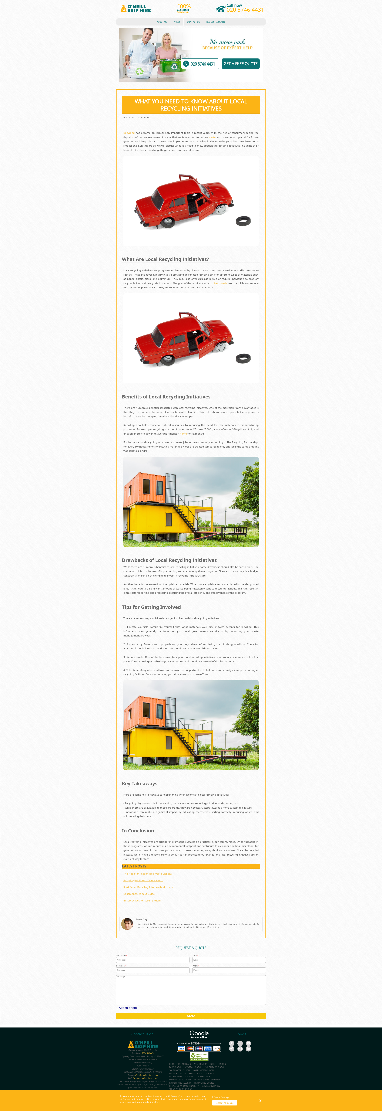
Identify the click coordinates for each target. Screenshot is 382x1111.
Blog (171, 1064)
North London (218, 1064)
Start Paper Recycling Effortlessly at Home (148, 887)
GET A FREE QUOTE (241, 63)
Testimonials (184, 1064)
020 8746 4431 (245, 9)
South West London (179, 1070)
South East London (215, 1067)
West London (200, 1064)
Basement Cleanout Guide (139, 894)
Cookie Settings (221, 1097)
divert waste (220, 283)
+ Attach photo (126, 1007)
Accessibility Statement (181, 1076)
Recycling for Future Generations (143, 880)
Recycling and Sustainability (184, 1086)
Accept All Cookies (226, 1102)
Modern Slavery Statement (207, 1079)
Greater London (177, 1073)
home (183, 433)
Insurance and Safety (180, 1079)
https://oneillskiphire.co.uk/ (145, 1078)
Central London (193, 1067)
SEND (191, 1015)
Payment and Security (180, 1082)
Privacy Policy (196, 1073)
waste (212, 137)
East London (175, 1067)
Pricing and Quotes (204, 1082)
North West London (203, 1070)
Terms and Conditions (180, 1089)
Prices (177, 21)
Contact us (193, 21)
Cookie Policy (203, 1076)
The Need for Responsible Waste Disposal (147, 873)
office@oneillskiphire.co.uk (146, 1075)
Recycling (129, 133)
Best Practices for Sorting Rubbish (143, 900)
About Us (162, 21)
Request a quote (215, 21)
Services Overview (211, 1086)
